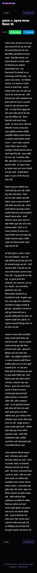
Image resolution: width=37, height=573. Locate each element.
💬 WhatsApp (15, 32)
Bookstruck (8, 3)
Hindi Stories (23, 567)
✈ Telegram (28, 32)
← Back (6, 13)
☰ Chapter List (29, 13)
